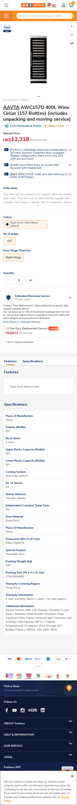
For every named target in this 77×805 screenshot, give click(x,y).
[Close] (72, 776)
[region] (38, 788)
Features (10, 361)
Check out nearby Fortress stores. (21, 690)
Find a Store (12, 686)
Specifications (33, 361)
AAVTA (11, 107)
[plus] (31, 280)
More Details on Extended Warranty (22, 321)
